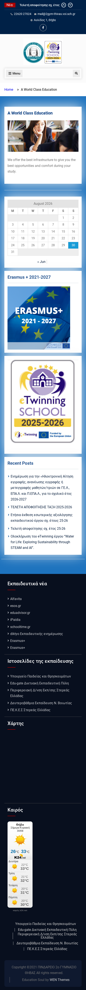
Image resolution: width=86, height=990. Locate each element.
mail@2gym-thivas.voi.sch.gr (56, 14)
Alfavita (16, 599)
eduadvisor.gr (20, 613)
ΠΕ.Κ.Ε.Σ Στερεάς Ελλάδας (30, 710)
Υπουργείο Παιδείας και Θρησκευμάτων (40, 676)
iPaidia (15, 620)
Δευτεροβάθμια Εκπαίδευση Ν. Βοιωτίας (41, 703)
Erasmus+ (17, 641)
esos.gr (15, 606)
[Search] (76, 73)
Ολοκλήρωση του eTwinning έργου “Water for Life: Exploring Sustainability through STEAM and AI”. (42, 542)
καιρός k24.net (20, 910)
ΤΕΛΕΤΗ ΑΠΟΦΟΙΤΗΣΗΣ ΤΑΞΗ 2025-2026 (41, 507)
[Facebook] (43, 27)
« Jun (41, 262)
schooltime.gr (20, 627)
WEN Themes (60, 980)
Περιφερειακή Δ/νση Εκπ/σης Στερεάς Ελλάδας (47, 936)
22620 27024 (22, 14)
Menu (16, 73)
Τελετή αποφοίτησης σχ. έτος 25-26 (38, 529)
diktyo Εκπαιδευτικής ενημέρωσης (36, 634)
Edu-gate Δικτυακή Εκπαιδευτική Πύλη (39, 683)
